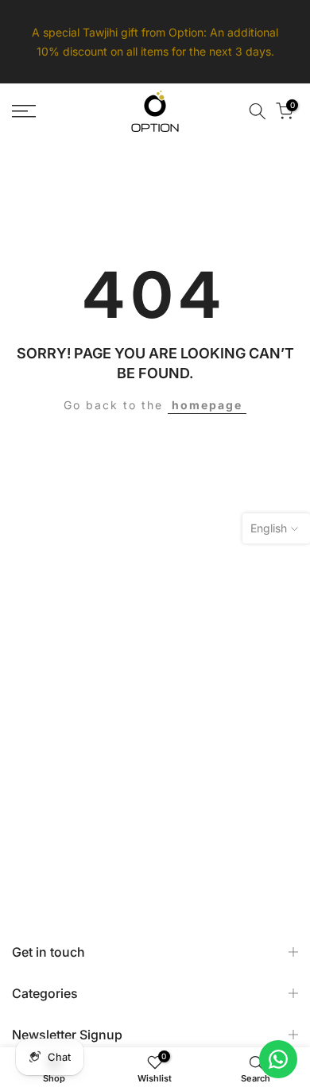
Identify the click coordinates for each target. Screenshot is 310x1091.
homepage (207, 405)
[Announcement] (155, 41)
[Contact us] (278, 1059)
